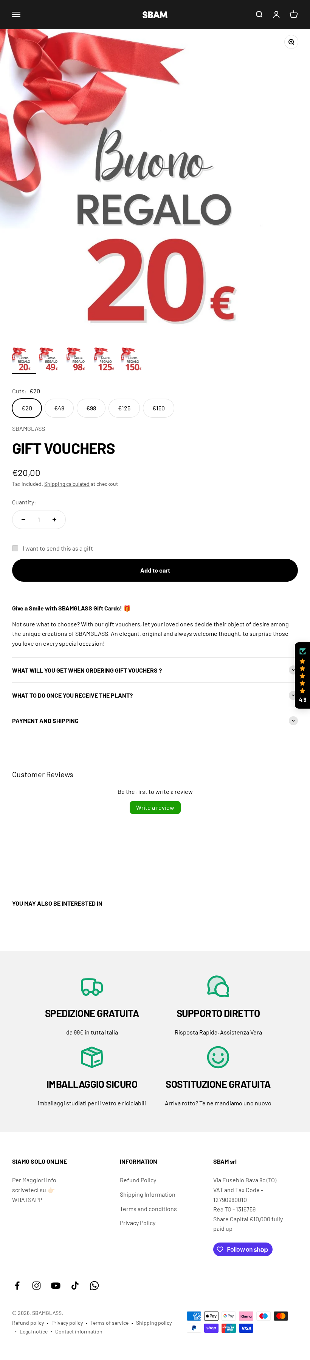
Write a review (155, 807)
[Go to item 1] (24, 360)
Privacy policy (67, 1322)
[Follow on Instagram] (36, 1285)
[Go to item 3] (79, 360)
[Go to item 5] (133, 360)
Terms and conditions (148, 1208)
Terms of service (109, 1322)
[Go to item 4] (106, 360)
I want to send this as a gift (58, 548)
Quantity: (24, 502)
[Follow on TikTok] (75, 1285)
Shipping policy (154, 1322)
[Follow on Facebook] (17, 1285)
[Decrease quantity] (23, 519)
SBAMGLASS (28, 428)
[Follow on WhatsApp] (94, 1285)
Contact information (78, 1331)
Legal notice (34, 1331)
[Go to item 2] (51, 360)
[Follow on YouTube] (56, 1285)
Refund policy (28, 1322)
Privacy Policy (137, 1222)
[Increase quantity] (54, 519)
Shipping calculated (67, 483)
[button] (302, 675)
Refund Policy (138, 1179)
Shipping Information (147, 1194)
